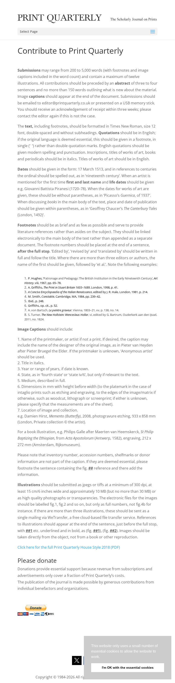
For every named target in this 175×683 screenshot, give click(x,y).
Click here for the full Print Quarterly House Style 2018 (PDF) (69, 547)
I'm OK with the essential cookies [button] (128, 667)
